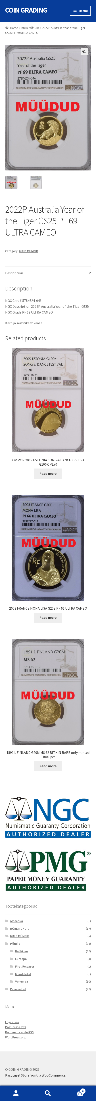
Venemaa (21, 981)
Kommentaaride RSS (19, 1032)
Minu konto (16, 1093)
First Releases (25, 966)
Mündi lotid (23, 974)
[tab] (48, 273)
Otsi (48, 1093)
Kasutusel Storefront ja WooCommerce (35, 1075)
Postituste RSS (15, 1027)
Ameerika (16, 921)
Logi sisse (12, 1022)
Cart (74, 1089)
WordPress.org (15, 1037)
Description (14, 273)
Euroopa (21, 959)
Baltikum (21, 951)
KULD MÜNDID (30, 28)
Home (14, 28)
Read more (48, 473)
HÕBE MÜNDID (19, 929)
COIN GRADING (26, 10)
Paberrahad (18, 989)
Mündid (15, 944)
